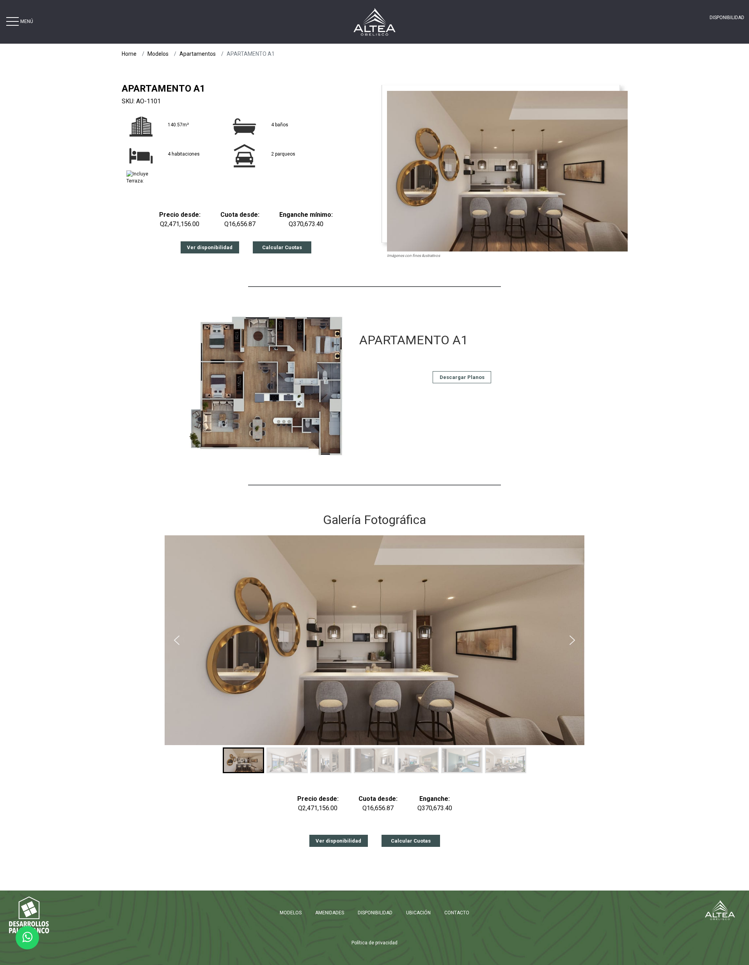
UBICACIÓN (418, 912)
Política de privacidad (374, 943)
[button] (176, 640)
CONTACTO (456, 912)
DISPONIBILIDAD (727, 17)
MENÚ (26, 21)
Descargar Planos (462, 377)
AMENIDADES (329, 912)
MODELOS (291, 912)
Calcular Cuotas (282, 247)
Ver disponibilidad (210, 247)
